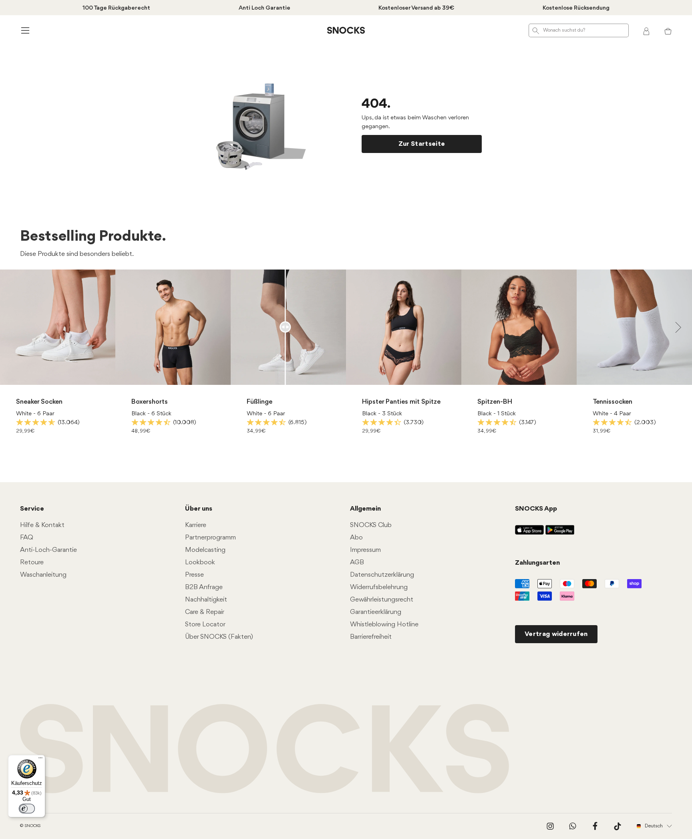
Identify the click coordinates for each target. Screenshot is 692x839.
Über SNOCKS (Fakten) (219, 637)
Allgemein (365, 508)
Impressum (365, 550)
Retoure (32, 562)
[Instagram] (550, 826)
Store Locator (205, 624)
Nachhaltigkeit (206, 599)
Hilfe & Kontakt (42, 525)
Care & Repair (204, 612)
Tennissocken (612, 401)
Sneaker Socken (39, 401)
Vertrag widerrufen (556, 634)
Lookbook (200, 562)
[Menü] (40, 760)
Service (32, 508)
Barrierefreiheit (371, 637)
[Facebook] (595, 826)
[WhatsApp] (572, 826)
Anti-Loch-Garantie (48, 550)
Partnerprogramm (210, 537)
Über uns (198, 508)
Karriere (195, 525)
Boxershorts (149, 401)
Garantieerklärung (375, 612)
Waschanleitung (43, 574)
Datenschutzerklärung (382, 574)
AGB (357, 562)
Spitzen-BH (494, 401)
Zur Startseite (421, 144)
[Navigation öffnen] (24, 30)
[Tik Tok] (617, 826)
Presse (194, 574)
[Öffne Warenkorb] (668, 30)
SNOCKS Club (371, 525)
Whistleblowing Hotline (384, 624)
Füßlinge (259, 401)
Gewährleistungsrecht (381, 599)
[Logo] (346, 30)
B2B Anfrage (204, 587)
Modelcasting (205, 550)
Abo (356, 537)
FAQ (26, 537)
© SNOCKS (30, 826)
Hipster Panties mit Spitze (401, 401)
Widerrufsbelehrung (379, 587)
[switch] (27, 808)
